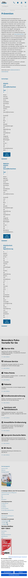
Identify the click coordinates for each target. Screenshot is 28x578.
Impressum (24, 557)
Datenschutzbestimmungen (14, 557)
